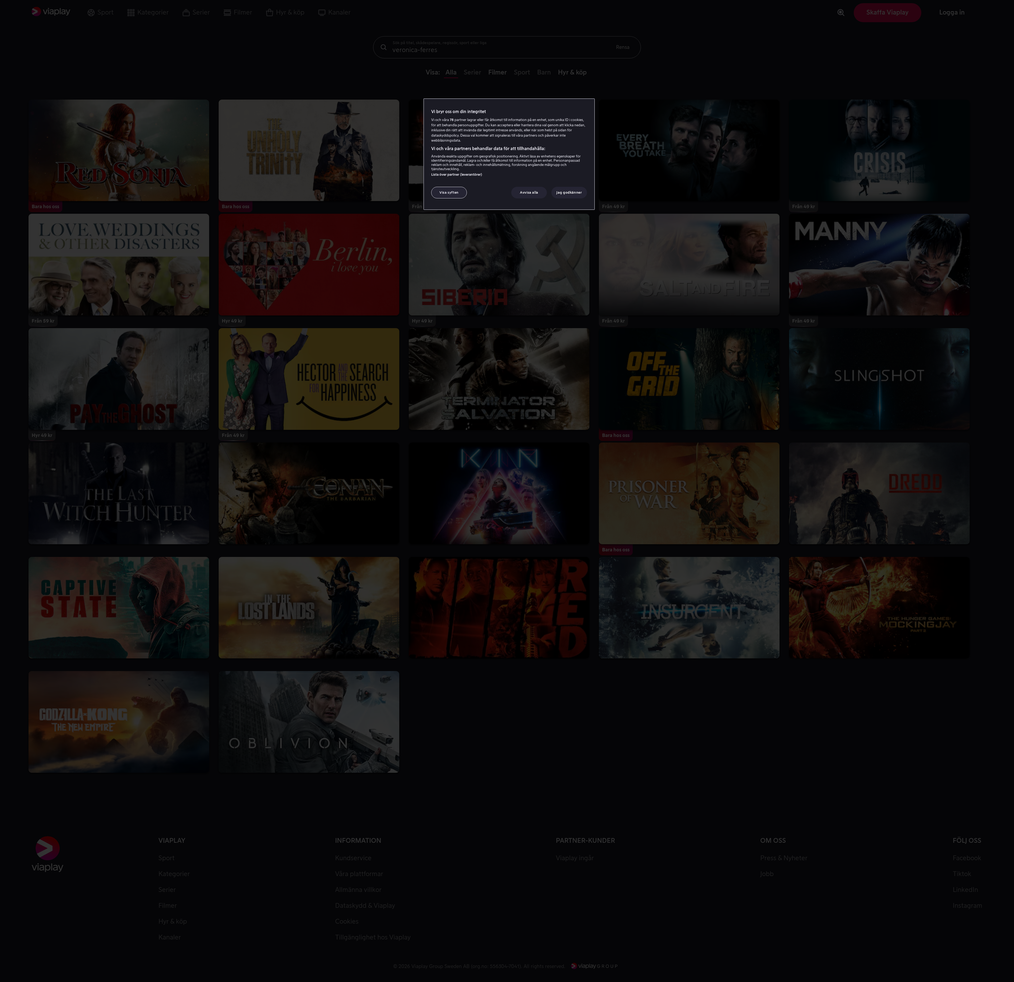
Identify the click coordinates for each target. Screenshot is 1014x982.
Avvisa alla (529, 192)
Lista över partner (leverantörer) (456, 174)
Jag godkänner (569, 192)
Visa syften (449, 192)
